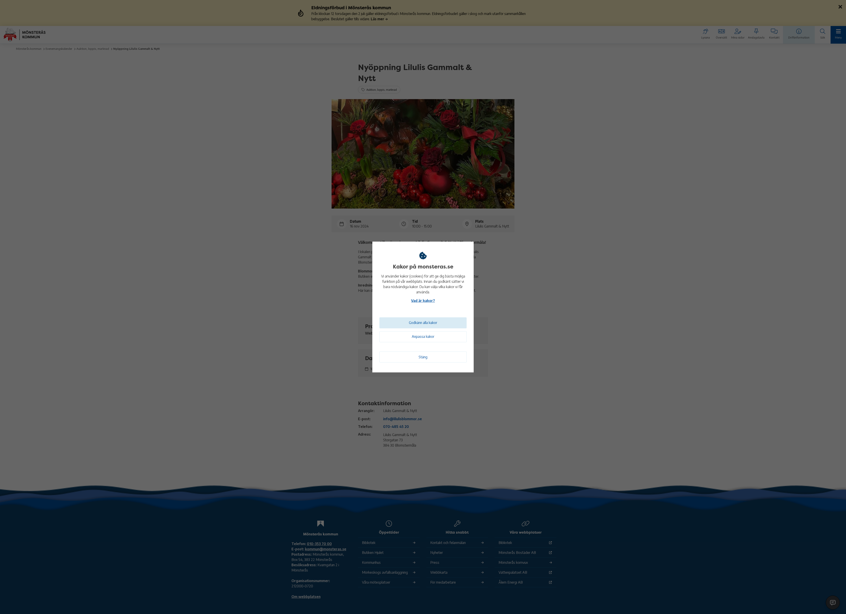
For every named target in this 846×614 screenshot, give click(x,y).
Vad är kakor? (423, 300)
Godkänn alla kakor (423, 322)
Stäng (423, 357)
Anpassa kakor (423, 336)
